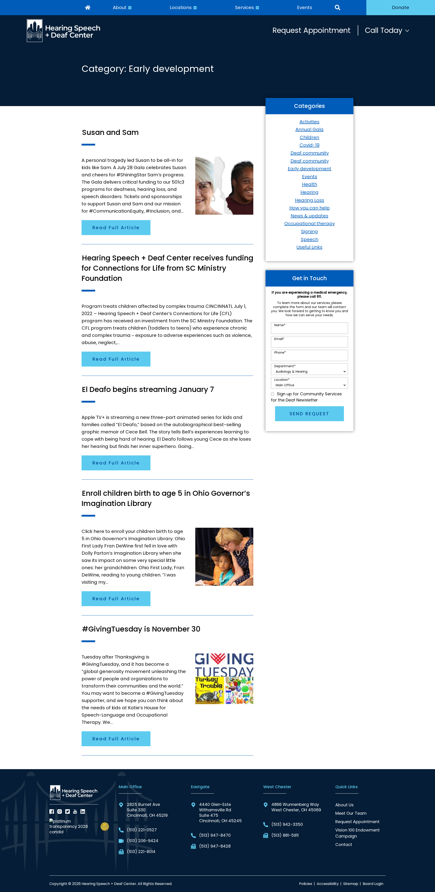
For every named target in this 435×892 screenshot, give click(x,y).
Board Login (373, 883)
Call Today (383, 30)
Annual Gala (309, 129)
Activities (309, 122)
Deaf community (309, 153)
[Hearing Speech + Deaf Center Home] (64, 30)
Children (309, 137)
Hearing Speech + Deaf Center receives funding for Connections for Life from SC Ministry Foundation (167, 268)
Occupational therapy (309, 223)
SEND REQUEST (309, 414)
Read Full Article (116, 227)
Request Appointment (311, 30)
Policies (305, 883)
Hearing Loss (309, 200)
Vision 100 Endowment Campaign (357, 833)
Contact (343, 844)
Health (309, 184)
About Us (344, 805)
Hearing (309, 192)
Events (309, 176)
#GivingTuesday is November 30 (141, 629)
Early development (309, 168)
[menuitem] (88, 7)
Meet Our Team (351, 813)
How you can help (309, 208)
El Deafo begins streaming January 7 (148, 389)
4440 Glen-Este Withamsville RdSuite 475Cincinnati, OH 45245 (220, 813)
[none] (122, 7)
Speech (309, 239)
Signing (309, 231)
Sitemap (350, 883)
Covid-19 (309, 145)
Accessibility (328, 883)
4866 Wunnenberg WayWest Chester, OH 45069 (296, 807)
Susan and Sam (110, 132)
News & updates (309, 216)
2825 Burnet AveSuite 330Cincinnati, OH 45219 (147, 810)
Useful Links (309, 247)
